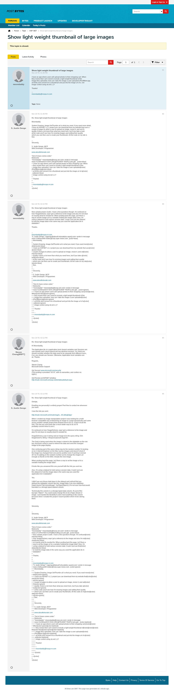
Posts (13, 57)
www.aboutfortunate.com (41, 152)
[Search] (166, 11)
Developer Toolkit (82, 21)
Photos (43, 57)
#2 (163, 114)
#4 (163, 338)
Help (115, 680)
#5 (163, 394)
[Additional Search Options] (161, 11)
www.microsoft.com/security (51, 370)
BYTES (25, 21)
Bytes (108, 680)
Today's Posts (39, 25)
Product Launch (43, 21)
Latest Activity (28, 57)
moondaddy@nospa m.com (42, 94)
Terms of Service (146, 680)
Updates (62, 21)
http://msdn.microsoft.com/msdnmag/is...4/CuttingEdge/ (52, 415)
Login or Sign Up (158, 2)
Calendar (26, 25)
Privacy (134, 680)
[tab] (13, 57)
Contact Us (123, 680)
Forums (12, 21)
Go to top (160, 680)
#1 (163, 70)
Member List (13, 25)
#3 (163, 204)
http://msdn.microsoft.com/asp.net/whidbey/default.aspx (52, 380)
